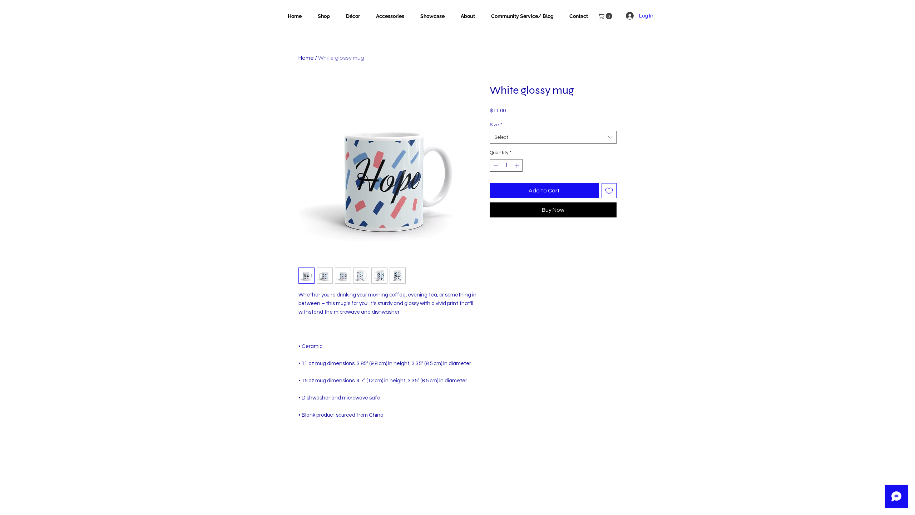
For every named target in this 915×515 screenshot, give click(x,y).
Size (496, 124)
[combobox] (553, 137)
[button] (606, 16)
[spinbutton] (506, 166)
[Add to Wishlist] (609, 190)
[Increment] (517, 166)
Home (306, 58)
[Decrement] (495, 166)
